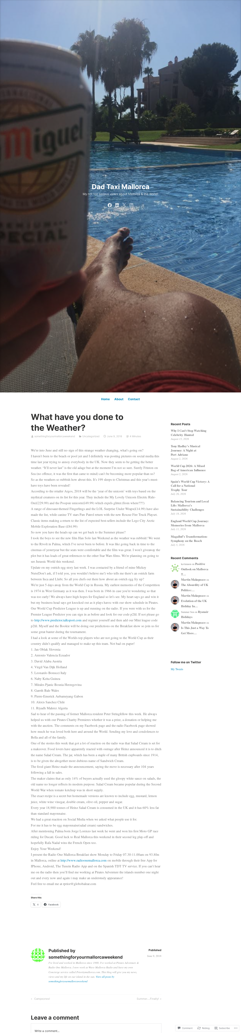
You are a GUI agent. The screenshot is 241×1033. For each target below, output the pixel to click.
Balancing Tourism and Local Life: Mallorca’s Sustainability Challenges (190, 505)
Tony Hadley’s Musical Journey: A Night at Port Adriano (185, 450)
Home (105, 399)
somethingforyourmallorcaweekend (54, 436)
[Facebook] (109, 204)
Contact (134, 399)
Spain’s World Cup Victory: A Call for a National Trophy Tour (190, 485)
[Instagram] (131, 204)
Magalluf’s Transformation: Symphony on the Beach (189, 538)
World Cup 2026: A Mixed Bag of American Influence (188, 468)
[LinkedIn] (117, 204)
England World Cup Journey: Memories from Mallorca (190, 523)
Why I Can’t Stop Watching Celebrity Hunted (188, 432)
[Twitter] (124, 204)
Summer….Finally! (148, 999)
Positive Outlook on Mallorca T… (194, 569)
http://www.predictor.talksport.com (58, 620)
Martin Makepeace (193, 579)
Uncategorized (91, 436)
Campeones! (40, 999)
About (118, 399)
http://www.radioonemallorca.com (84, 860)
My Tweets (177, 669)
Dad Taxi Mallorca (120, 187)
